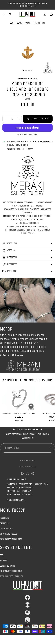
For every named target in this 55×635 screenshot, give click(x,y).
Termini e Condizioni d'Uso (11, 576)
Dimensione (12, 264)
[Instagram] (27, 473)
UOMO (12, 23)
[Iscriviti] (50, 448)
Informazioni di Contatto (11, 571)
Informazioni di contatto (11, 539)
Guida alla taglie (7, 566)
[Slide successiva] (49, 403)
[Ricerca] (10, 14)
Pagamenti (4, 518)
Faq (1, 555)
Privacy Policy (6, 528)
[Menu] (3, 14)
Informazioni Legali (8, 534)
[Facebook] (22, 473)
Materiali (4, 560)
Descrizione (12, 243)
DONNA (19, 23)
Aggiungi (33, 406)
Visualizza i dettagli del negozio (21, 149)
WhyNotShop (30, 460)
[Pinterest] (33, 473)
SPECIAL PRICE (39, 23)
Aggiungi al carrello (39, 118)
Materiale (11, 250)
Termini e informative (27, 467)
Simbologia (12, 257)
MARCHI (28, 23)
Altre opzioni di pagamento (27, 135)
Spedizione (11, 271)
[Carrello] (51, 14)
